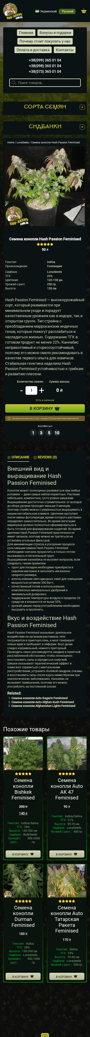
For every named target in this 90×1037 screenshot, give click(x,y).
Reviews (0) (47, 457)
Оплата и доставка (33, 50)
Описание (20, 457)
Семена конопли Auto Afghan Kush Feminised (43, 702)
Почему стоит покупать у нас (45, 41)
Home (10, 142)
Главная (26, 32)
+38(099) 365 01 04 (45, 60)
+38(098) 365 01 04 (45, 66)
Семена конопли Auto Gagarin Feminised (40, 698)
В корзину (20, 854)
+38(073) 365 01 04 (45, 71)
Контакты (64, 50)
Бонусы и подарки (55, 32)
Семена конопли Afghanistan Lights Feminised (43, 705)
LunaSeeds (23, 142)
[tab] (18, 457)
